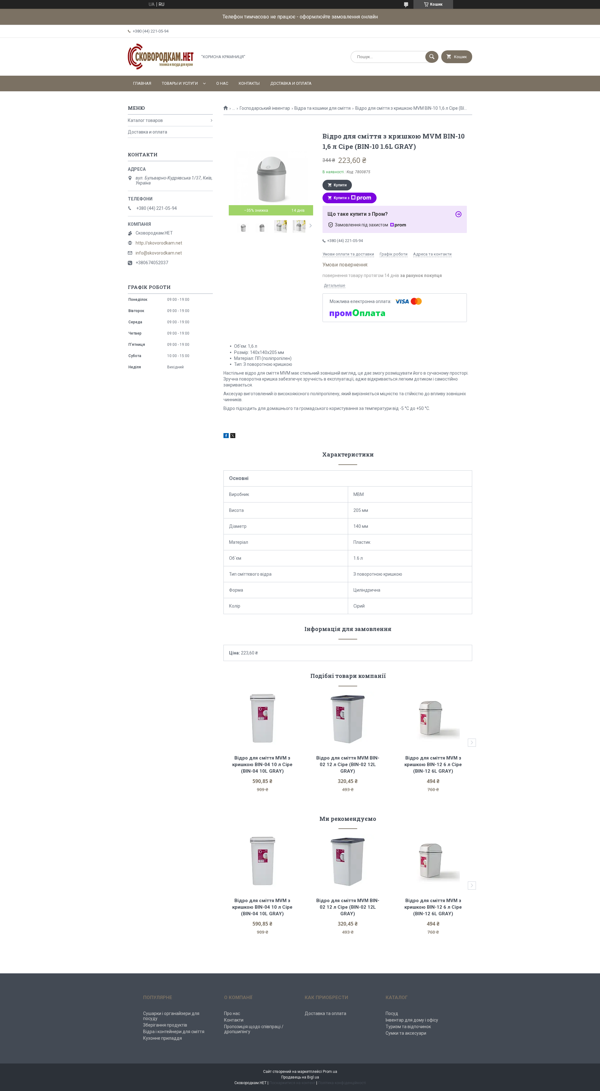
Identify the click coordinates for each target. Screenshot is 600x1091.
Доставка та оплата (325, 1013)
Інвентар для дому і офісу (412, 1020)
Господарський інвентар (265, 108)
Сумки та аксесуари (406, 1033)
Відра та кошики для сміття (322, 108)
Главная (142, 83)
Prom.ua (330, 1071)
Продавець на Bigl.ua (300, 1077)
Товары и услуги (180, 83)
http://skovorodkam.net (159, 242)
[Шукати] (431, 57)
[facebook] (226, 436)
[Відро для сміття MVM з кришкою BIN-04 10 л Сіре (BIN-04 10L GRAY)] (262, 718)
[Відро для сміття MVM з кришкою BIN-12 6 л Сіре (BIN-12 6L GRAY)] (433, 718)
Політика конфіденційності (342, 1083)
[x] (232, 436)
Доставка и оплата (291, 83)
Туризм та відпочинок (408, 1026)
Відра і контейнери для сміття (173, 1031)
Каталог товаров (145, 120)
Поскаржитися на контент (292, 1083)
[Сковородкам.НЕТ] (161, 67)
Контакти (233, 1020)
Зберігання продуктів (165, 1025)
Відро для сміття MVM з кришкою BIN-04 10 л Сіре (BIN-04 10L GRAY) (263, 764)
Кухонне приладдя (162, 1038)
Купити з (341, 198)
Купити (340, 185)
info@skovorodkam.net (159, 252)
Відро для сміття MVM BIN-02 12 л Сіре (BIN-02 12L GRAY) (347, 764)
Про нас (232, 1013)
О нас (222, 83)
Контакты (249, 83)
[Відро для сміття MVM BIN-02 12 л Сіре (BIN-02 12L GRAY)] (348, 718)
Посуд (392, 1013)
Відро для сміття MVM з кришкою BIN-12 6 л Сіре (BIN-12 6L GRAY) (433, 764)
